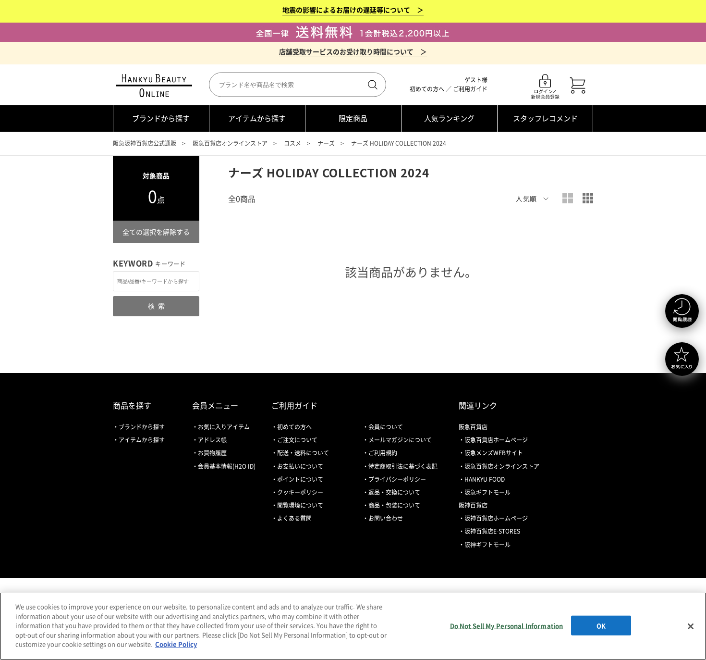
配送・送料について (303, 452)
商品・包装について (394, 505)
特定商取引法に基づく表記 (403, 466)
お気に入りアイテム (224, 427)
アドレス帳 (212, 440)
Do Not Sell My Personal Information (506, 625)
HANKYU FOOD (484, 479)
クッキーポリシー (300, 492)
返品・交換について (394, 492)
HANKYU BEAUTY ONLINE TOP (156, 85)
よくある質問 (294, 518)
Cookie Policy (176, 643)
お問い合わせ (385, 518)
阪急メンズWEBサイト (493, 452)
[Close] (690, 626)
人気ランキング (449, 118)
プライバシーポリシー (397, 479)
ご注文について (297, 440)
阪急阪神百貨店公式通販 (144, 143)
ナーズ (326, 143)
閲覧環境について (300, 505)
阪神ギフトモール (487, 544)
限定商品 (353, 118)
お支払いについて (300, 466)
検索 (371, 84)
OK (601, 625)
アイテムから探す (257, 118)
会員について (385, 427)
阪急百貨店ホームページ (496, 440)
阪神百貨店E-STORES (492, 531)
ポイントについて (300, 479)
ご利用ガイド (470, 89)
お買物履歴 (212, 452)
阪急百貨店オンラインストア (230, 143)
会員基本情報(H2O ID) (227, 466)
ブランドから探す (161, 118)
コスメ (292, 143)
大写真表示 (567, 198)
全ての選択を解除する (156, 232)
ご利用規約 (382, 452)
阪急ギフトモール (487, 492)
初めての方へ (427, 89)
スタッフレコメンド (545, 118)
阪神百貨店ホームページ (496, 518)
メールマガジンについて (400, 440)
